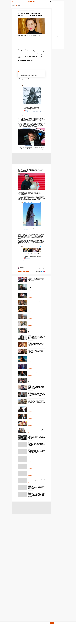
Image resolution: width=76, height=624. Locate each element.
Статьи (16, 5)
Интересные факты (39, 268)
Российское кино (43, 267)
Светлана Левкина (22, 267)
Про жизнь (19, 5)
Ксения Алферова (42, 268)
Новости (13, 5)
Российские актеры (40, 267)
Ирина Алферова (44, 268)
